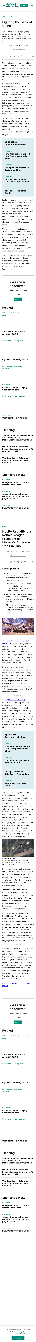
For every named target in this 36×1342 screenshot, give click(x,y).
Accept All (18, 1338)
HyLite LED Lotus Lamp (15, 700)
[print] (33, 56)
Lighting (5, 526)
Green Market (7, 17)
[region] (18, 1334)
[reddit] (21, 56)
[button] (3, 5)
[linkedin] (15, 56)
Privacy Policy (21, 1333)
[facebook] (11, 56)
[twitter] (18, 56)
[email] (25, 56)
